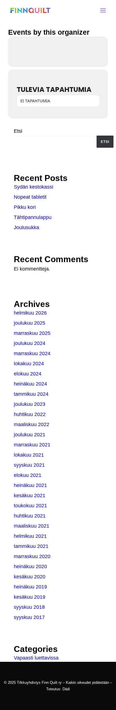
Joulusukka (26, 227)
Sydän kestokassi (33, 187)
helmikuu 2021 (30, 536)
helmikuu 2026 (30, 313)
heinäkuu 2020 (30, 566)
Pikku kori (25, 207)
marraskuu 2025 (32, 333)
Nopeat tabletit (30, 197)
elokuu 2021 (27, 475)
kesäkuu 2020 (29, 576)
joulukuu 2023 (29, 404)
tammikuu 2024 (31, 394)
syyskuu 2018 (29, 607)
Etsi (18, 131)
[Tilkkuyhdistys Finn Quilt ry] (30, 10)
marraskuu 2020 (32, 556)
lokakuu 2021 (29, 455)
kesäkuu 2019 (29, 597)
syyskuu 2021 (29, 465)
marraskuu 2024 (32, 353)
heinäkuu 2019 (30, 587)
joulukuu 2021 (29, 434)
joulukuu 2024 (29, 343)
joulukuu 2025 (29, 323)
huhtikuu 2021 (30, 516)
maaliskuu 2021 (31, 526)
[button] (103, 10)
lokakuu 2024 (29, 363)
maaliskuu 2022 (31, 424)
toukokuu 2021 (30, 505)
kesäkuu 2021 (29, 495)
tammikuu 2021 (31, 546)
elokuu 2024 (27, 374)
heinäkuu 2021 (30, 485)
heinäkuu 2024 (30, 384)
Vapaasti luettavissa (36, 658)
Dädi (66, 689)
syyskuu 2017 (29, 617)
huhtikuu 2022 (30, 414)
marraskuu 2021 (32, 445)
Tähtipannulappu (33, 217)
